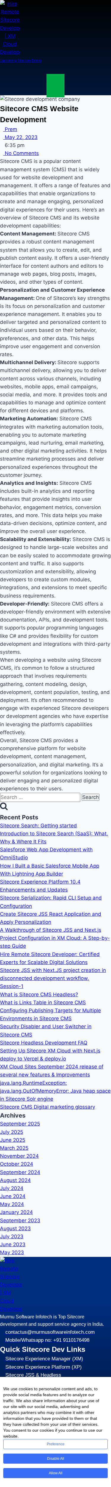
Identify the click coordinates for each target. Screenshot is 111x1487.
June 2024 (12, 1196)
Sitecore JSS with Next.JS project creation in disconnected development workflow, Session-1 (53, 978)
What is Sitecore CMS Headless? (39, 994)
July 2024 (11, 1188)
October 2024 (16, 1164)
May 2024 (12, 1204)
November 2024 (19, 1156)
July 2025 (11, 1132)
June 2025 (12, 1140)
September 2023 (20, 1220)
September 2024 (20, 1172)
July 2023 (11, 1236)
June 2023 (12, 1244)
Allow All (55, 1473)
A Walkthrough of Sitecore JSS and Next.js (50, 930)
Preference (56, 1444)
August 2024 (15, 1180)
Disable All (55, 1459)
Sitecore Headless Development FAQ (43, 1043)
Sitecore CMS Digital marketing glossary (47, 1107)
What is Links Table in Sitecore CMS (43, 1002)
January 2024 (16, 1212)
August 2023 (15, 1228)
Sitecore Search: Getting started (38, 826)
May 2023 (12, 1252)
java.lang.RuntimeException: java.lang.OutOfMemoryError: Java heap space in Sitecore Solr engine (55, 1091)
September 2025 (20, 1124)
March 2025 (14, 1148)
